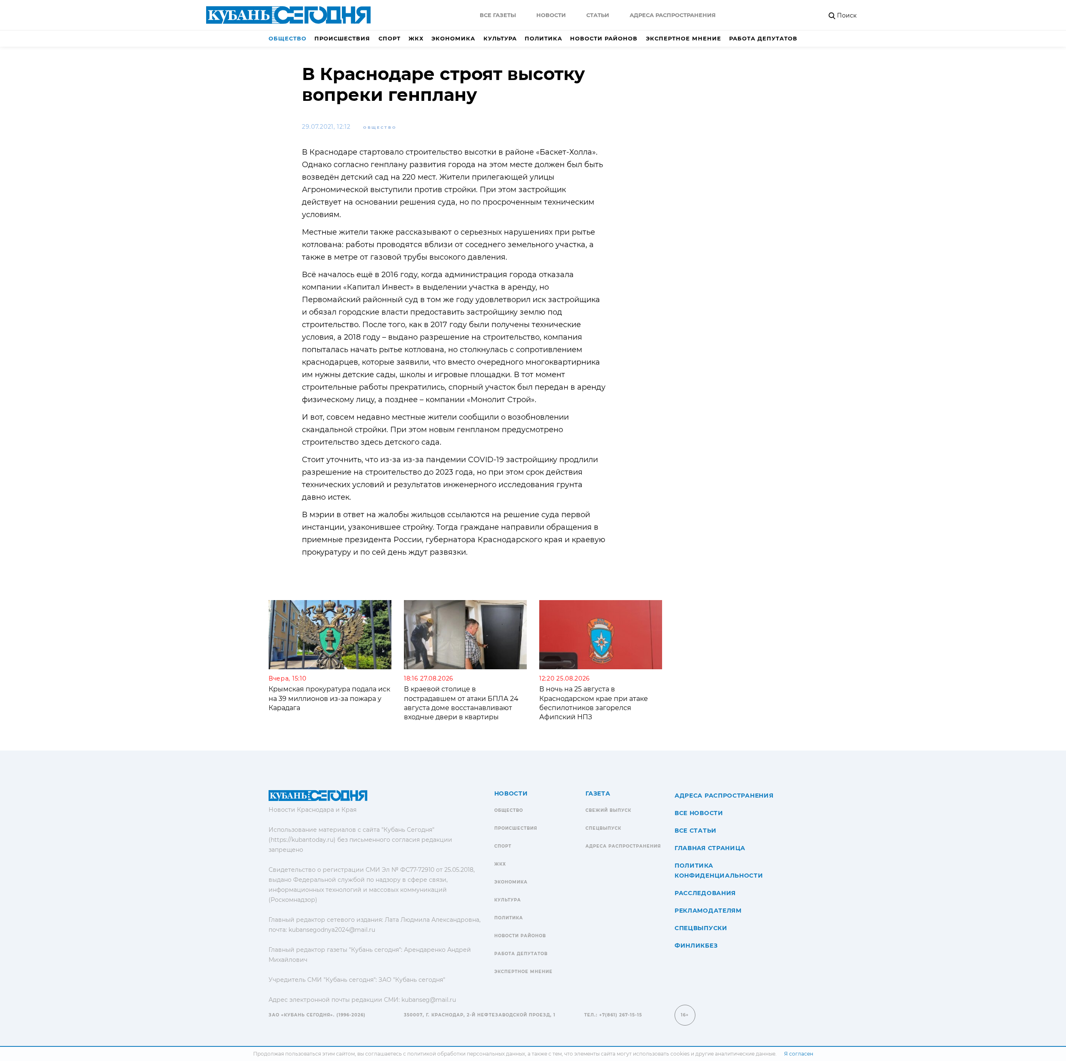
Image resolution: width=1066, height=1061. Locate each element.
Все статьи (696, 830)
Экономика (453, 38)
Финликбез (696, 945)
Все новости (699, 813)
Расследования (705, 893)
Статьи (597, 15)
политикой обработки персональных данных (466, 1054)
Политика (543, 38)
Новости (551, 15)
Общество (287, 38)
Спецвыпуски (701, 928)
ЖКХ (415, 38)
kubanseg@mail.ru (428, 999)
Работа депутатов (763, 38)
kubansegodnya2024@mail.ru (332, 929)
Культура (500, 38)
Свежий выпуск (608, 810)
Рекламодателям (708, 910)
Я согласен (798, 1054)
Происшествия (342, 38)
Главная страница (710, 848)
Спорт (390, 38)
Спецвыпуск (603, 828)
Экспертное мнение (683, 38)
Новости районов (604, 38)
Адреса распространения (673, 15)
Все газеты (498, 15)
